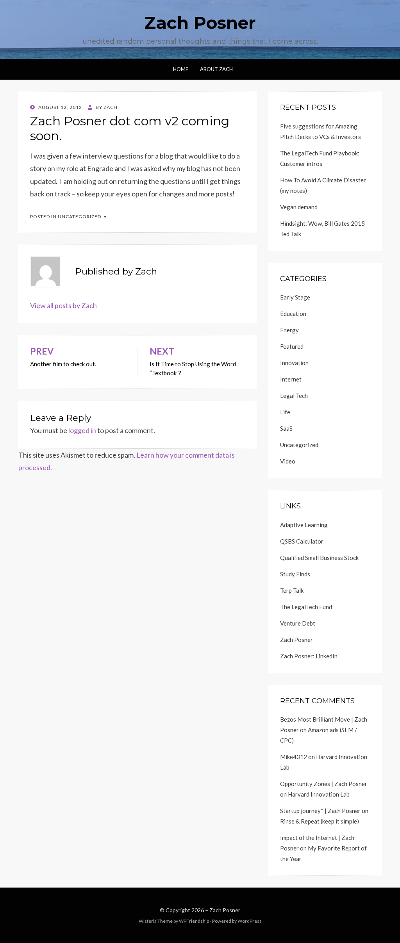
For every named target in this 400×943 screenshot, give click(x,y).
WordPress (250, 921)
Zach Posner (200, 22)
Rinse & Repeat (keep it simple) (319, 821)
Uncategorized (79, 216)
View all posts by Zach (63, 305)
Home (180, 69)
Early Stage (295, 297)
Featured (292, 346)
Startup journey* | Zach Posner (320, 810)
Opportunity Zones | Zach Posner (323, 783)
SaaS (286, 428)
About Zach (216, 69)
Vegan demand (299, 206)
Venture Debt (297, 623)
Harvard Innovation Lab (319, 794)
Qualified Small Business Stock (319, 557)
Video (287, 461)
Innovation (294, 362)
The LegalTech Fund (306, 606)
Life (285, 411)
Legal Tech (294, 395)
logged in (82, 430)
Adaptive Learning (304, 524)
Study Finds (295, 574)
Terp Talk (292, 590)
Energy (289, 329)
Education (293, 313)
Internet (291, 379)
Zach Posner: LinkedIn (309, 656)
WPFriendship (194, 921)
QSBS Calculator (301, 541)
